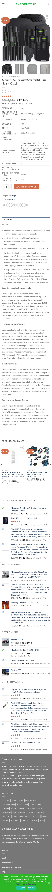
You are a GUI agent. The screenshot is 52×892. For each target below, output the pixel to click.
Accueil (5, 76)
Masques (6, 808)
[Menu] (3, 4)
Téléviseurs (25, 820)
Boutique (5, 858)
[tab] (26, 219)
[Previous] (6, 38)
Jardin (19, 804)
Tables (44, 816)
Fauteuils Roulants (9, 804)
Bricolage (15, 76)
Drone (21, 800)
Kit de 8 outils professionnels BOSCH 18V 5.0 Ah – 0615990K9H (37, 474)
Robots (27, 816)
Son (38, 816)
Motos (39, 808)
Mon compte (7, 862)
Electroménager (30, 800)
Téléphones (15, 820)
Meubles (21, 808)
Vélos (42, 820)
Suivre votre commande (11, 867)
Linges (32, 804)
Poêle (21, 816)
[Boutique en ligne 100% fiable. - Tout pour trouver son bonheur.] (26, 4)
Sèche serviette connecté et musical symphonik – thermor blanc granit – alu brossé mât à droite (13, 475)
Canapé (13, 800)
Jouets (25, 804)
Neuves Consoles (19, 812)
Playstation (6, 816)
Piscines (40, 812)
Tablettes (6, 820)
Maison (39, 804)
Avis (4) (5, 225)
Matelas (13, 808)
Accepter (21, 888)
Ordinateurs (31, 812)
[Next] (46, 38)
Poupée (14, 816)
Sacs (33, 816)
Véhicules (34, 820)
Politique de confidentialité (26, 884)
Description (7, 220)
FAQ (4, 872)
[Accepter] (49, 883)
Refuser (31, 888)
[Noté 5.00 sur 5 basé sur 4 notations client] (26, 96)
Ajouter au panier (26, 187)
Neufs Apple (7, 812)
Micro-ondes (31, 808)
